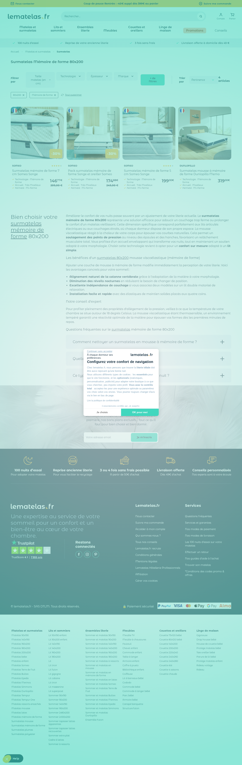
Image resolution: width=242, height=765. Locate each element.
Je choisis (102, 412)
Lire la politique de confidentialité (103, 400)
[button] (7, 759)
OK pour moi (140, 412)
